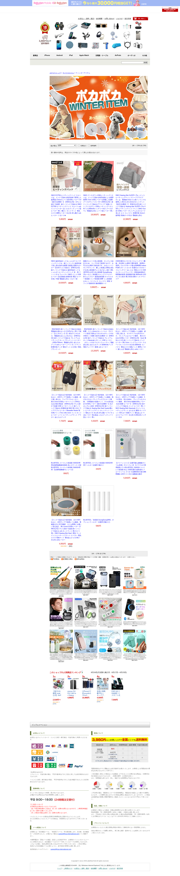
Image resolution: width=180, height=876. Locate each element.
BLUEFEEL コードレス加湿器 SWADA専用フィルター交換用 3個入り (98, 464)
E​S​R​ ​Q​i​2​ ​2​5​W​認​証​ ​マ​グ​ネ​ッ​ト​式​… (116, 694)
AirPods (118, 55)
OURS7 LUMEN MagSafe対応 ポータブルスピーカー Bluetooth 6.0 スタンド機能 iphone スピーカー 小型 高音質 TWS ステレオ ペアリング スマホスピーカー (134, 623)
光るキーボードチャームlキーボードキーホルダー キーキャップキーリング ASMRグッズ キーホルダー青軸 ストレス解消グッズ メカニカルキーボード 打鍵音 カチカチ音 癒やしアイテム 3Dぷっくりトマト (110, 623)
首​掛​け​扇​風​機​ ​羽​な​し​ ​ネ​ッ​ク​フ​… (101, 693)
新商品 (35, 55)
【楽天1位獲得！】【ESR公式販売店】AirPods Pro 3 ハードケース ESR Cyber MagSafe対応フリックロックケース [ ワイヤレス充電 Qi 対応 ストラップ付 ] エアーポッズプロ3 (85, 591)
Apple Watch (84, 55)
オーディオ (132, 55)
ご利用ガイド (68, 868)
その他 (144, 55)
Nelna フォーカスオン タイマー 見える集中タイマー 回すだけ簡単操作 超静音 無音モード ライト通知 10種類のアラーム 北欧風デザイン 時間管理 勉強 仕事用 (134, 591)
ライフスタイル (68, 73)
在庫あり (83, 146)
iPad (71, 55)
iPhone (47, 55)
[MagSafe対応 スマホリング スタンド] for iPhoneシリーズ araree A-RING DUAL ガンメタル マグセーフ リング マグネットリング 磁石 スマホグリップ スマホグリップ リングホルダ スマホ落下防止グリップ (85, 623)
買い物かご (140, 18)
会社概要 (99, 18)
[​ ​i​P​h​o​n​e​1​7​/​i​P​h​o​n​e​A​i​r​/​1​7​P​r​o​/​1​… (86, 693)
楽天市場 (128, 18)
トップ (59, 868)
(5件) (70, 546)
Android (59, 55)
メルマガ (119, 18)
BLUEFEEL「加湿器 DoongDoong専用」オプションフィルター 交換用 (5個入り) (98, 521)
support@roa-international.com (68, 834)
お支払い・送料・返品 (86, 18)
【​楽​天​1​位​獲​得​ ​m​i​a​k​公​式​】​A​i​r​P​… (57, 694)
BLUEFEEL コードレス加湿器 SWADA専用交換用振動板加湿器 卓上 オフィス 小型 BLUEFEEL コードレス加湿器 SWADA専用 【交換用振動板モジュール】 (66, 466)
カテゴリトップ (55, 73)
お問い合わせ (109, 18)
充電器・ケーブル (102, 55)
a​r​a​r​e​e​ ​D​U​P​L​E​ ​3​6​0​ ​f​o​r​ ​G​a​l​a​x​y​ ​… (71, 693)
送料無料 (93, 146)
